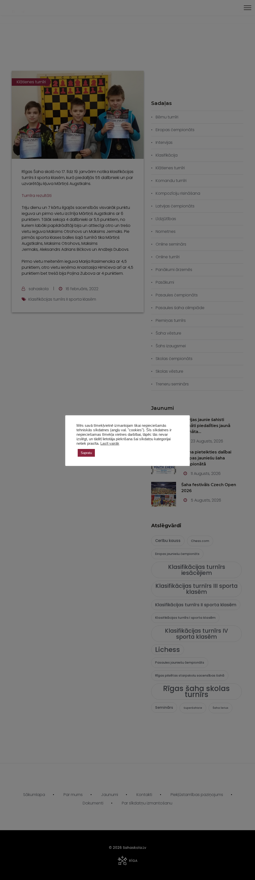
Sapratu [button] (86, 453)
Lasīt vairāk (109, 443)
